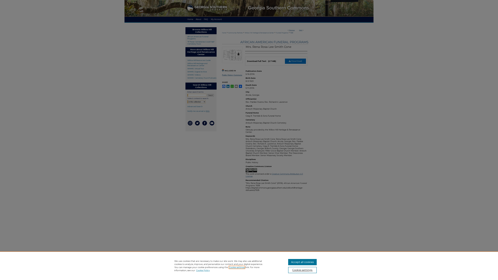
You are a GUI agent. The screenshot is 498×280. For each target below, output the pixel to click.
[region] (249, 265)
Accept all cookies (302, 262)
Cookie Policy (203, 270)
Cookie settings (237, 267)
